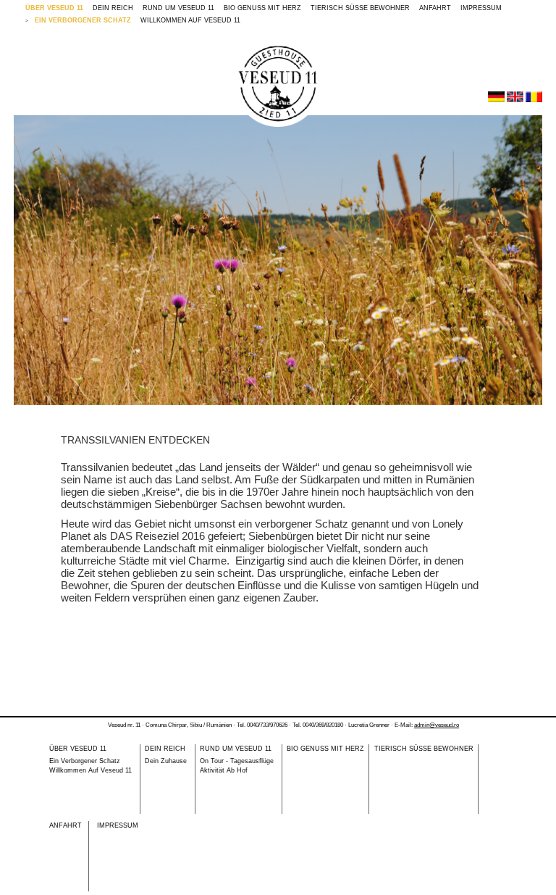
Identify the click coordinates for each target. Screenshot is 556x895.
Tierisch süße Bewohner (360, 8)
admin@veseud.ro (436, 725)
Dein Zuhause (166, 761)
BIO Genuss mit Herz (262, 8)
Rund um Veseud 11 (178, 8)
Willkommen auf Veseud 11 (190, 20)
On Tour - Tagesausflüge (237, 761)
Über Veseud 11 (54, 8)
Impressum (481, 8)
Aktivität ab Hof (224, 770)
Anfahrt (435, 8)
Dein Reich (113, 8)
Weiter (522, 258)
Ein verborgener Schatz (83, 20)
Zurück (33, 258)
